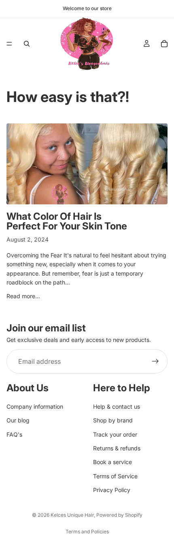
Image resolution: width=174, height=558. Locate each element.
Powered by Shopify (119, 515)
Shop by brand (113, 420)
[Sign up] (155, 361)
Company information (34, 406)
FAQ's (14, 434)
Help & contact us (116, 406)
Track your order (115, 434)
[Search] (27, 44)
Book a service (112, 461)
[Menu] (9, 43)
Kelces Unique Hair (72, 515)
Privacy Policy (111, 489)
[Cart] (164, 44)
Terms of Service (115, 475)
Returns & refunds (116, 448)
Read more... (23, 296)
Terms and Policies (87, 531)
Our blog (18, 420)
